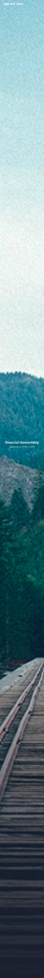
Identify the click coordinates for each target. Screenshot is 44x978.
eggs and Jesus (13, 3)
